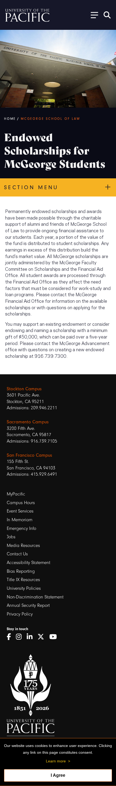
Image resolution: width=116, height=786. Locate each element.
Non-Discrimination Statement (35, 597)
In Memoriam (19, 519)
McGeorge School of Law (50, 119)
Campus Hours (21, 502)
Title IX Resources (23, 579)
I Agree (58, 775)
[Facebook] (11, 636)
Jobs (11, 536)
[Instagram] (20, 636)
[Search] (107, 15)
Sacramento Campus (28, 421)
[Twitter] (42, 636)
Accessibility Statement (28, 562)
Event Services (20, 511)
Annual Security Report (28, 605)
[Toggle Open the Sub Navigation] (92, 14)
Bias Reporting (21, 571)
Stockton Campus (24, 388)
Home (10, 119)
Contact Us (17, 553)
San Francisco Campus (29, 455)
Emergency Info (21, 528)
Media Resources (23, 545)
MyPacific (16, 494)
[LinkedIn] (31, 636)
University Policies (24, 588)
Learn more (56, 761)
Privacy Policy (20, 614)
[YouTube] (55, 636)
